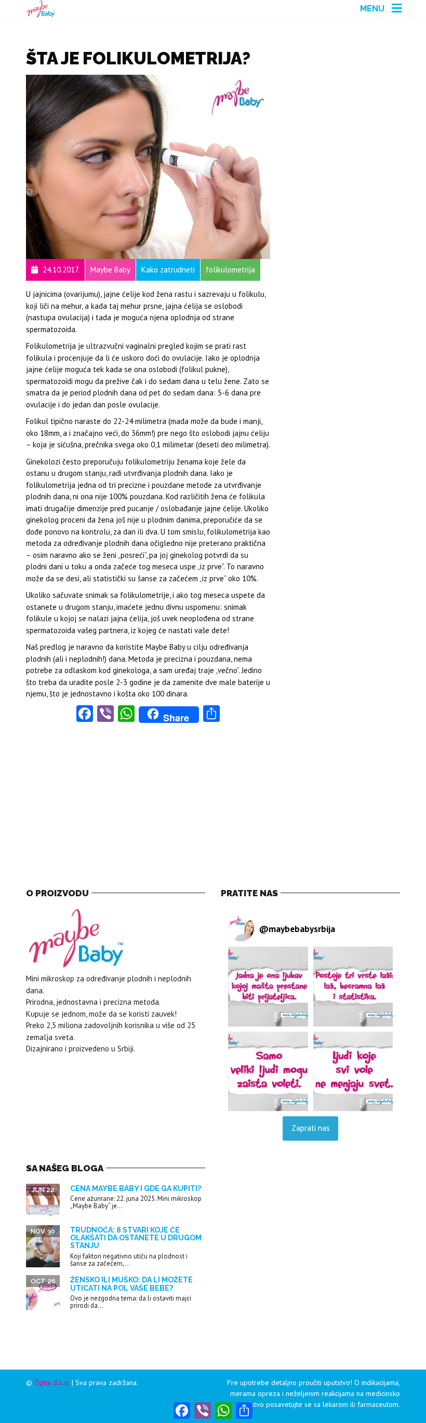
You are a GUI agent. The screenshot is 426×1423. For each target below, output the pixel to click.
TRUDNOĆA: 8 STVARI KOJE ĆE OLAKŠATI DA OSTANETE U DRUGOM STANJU (136, 1238)
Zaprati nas (310, 1128)
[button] (268, 987)
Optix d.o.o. (52, 1382)
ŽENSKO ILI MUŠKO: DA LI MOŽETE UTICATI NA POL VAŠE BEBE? (131, 1284)
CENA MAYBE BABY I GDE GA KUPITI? (135, 1188)
